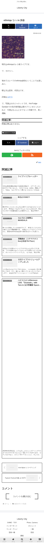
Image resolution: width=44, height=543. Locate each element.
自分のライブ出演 (9, 133)
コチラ (10, 97)
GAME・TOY (12, 522)
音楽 (32, 532)
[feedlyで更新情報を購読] (12, 155)
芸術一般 (12, 532)
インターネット (11, 526)
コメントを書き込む (22, 496)
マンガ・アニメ (11, 529)
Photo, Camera (32, 522)
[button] (35, 142)
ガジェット (32, 526)
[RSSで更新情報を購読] (32, 155)
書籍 (22, 536)
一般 (32, 529)
